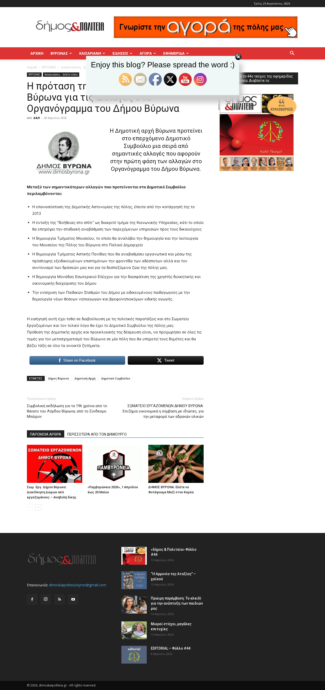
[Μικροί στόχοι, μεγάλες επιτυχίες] (134, 630)
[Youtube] (73, 599)
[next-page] (38, 507)
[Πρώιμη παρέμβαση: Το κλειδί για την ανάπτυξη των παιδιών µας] (134, 605)
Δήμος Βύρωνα (58, 378)
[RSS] (59, 599)
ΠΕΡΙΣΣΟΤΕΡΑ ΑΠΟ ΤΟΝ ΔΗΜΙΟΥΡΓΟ (97, 434)
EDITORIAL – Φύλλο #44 (170, 648)
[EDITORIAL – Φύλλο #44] (134, 655)
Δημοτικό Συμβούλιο (115, 378)
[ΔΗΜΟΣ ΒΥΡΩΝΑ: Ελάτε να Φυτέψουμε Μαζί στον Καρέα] (176, 464)
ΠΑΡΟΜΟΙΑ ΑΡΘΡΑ (45, 434)
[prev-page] (30, 507)
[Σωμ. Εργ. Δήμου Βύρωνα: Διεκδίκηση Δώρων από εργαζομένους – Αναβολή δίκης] (54, 464)
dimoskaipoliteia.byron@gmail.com (77, 584)
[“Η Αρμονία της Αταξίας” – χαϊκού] (134, 580)
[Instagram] (46, 599)
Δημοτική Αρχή (84, 378)
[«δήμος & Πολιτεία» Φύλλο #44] (134, 556)
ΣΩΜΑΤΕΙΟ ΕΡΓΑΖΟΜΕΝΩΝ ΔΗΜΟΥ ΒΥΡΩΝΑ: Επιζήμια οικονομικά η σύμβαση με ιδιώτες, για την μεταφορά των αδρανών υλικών (163, 411)
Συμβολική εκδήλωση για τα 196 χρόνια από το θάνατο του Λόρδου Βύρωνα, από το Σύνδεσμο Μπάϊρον (67, 411)
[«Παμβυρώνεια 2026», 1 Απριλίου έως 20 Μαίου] (115, 464)
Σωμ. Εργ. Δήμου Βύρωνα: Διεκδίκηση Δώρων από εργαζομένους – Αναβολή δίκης (51, 492)
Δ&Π (36, 118)
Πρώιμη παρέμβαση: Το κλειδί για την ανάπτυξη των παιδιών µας (177, 603)
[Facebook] (32, 599)
